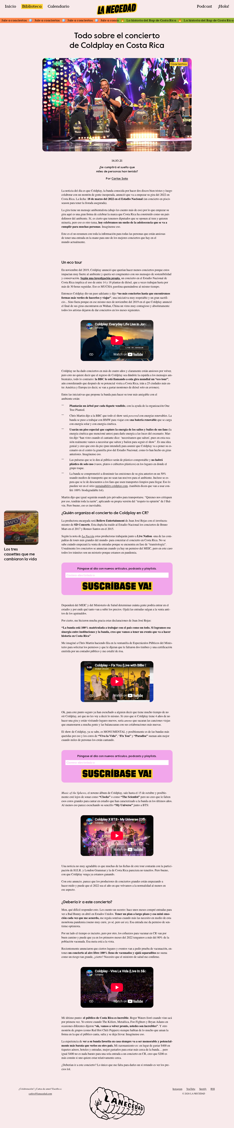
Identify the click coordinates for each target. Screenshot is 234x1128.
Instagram (177, 1088)
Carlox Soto (120, 178)
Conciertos (179, 64)
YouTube (190, 1088)
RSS (213, 1088)
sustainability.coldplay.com (111, 486)
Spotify (203, 1088)
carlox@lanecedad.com (40, 1093)
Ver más (21, 540)
